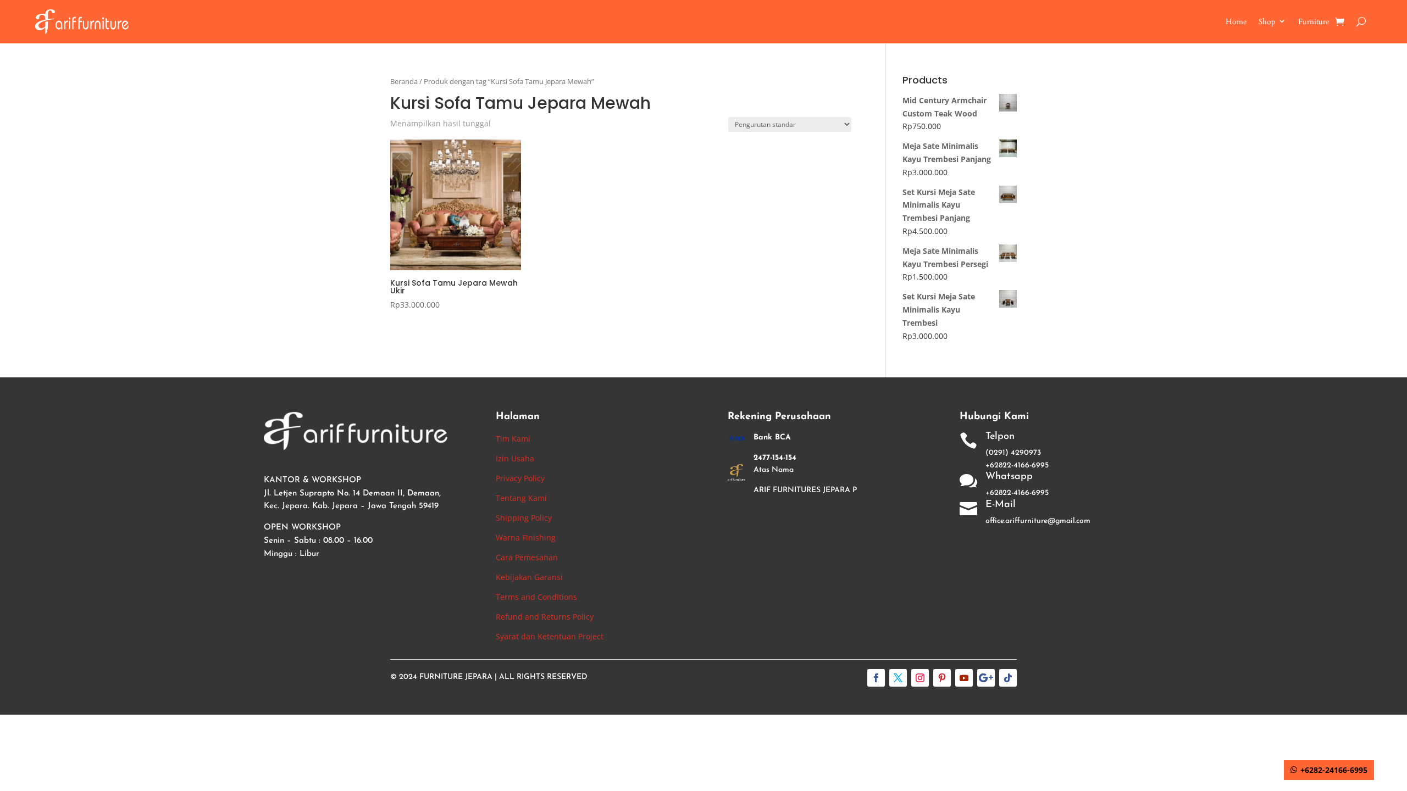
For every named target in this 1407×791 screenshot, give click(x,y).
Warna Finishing (526, 537)
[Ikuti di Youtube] (964, 678)
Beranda (404, 81)
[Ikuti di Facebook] (876, 678)
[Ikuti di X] (898, 678)
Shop (1267, 21)
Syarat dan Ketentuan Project (549, 636)
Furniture (1313, 21)
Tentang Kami (521, 498)
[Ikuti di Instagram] (920, 678)
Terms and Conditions (536, 597)
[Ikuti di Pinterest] (942, 678)
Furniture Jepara (455, 677)
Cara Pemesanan (527, 557)
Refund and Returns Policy (545, 616)
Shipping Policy (524, 518)
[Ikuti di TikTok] (1008, 678)
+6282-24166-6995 (1333, 770)
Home (1236, 21)
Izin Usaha (515, 458)
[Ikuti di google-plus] (986, 678)
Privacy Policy (520, 478)
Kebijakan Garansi (529, 577)
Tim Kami (513, 438)
